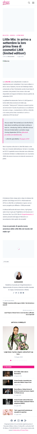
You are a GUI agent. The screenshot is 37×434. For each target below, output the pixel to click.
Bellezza (6, 35)
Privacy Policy (24, 430)
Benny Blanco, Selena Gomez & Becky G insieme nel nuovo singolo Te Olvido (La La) (24, 391)
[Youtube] (22, 420)
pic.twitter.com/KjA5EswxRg (13, 135)
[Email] (23, 293)
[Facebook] (12, 420)
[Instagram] (18, 293)
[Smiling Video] (25, 420)
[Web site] (13, 293)
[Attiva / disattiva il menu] (33, 3)
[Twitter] (16, 293)
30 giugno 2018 (24, 139)
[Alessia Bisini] (18, 275)
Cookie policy (16, 430)
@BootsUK (24, 132)
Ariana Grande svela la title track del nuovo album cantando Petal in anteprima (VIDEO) (24, 401)
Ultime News (20, 35)
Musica (12, 35)
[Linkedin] (21, 293)
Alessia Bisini (11, 56)
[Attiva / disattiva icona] (29, 3)
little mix (6, 261)
